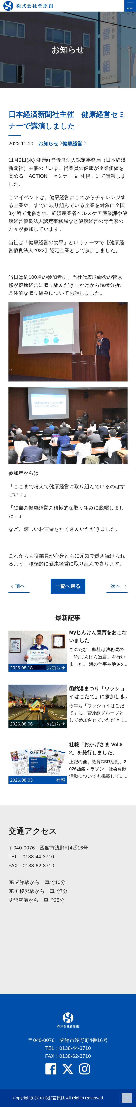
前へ (20, 586)
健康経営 (72, 143)
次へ (116, 586)
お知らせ (48, 143)
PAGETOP (127, 1098)
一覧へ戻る (68, 586)
